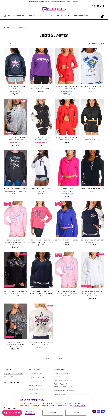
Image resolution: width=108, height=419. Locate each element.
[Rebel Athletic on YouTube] (103, 6)
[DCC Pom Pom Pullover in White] (92, 66)
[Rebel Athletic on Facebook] (92, 6)
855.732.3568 (9, 376)
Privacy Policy (60, 395)
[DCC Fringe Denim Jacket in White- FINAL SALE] (41, 321)
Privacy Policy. (80, 406)
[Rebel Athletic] (54, 9)
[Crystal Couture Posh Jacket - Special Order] (92, 270)
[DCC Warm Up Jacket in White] (41, 168)
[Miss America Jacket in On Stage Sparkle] (67, 66)
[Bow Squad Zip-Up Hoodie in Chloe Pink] (15, 219)
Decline (75, 413)
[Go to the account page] (99, 16)
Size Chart (33, 393)
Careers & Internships (63, 380)
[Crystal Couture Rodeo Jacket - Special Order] (15, 270)
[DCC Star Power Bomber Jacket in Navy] (92, 219)
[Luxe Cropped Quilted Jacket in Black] (92, 117)
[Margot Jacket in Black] (92, 168)
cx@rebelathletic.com (13, 374)
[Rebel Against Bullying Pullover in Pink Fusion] (41, 219)
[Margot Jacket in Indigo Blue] (67, 219)
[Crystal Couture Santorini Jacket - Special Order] (15, 321)
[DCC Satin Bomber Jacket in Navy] (15, 66)
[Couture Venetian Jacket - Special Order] (15, 117)
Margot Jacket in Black (92, 189)
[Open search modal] (5, 16)
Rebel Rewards (35, 385)
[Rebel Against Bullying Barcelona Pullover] (15, 168)
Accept (53, 413)
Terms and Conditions (64, 391)
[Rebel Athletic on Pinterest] (98, 6)
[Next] (95, 15)
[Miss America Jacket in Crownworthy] (67, 117)
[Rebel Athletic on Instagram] (95, 6)
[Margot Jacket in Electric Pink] (67, 168)
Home (6, 28)
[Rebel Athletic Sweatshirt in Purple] (41, 66)
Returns (32, 381)
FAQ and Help (35, 374)
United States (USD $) (13, 408)
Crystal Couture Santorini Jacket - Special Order (15, 344)
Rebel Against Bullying (39, 389)
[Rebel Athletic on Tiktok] (101, 6)
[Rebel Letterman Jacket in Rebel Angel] (41, 117)
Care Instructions (36, 377)
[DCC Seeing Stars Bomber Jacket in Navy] (41, 270)
